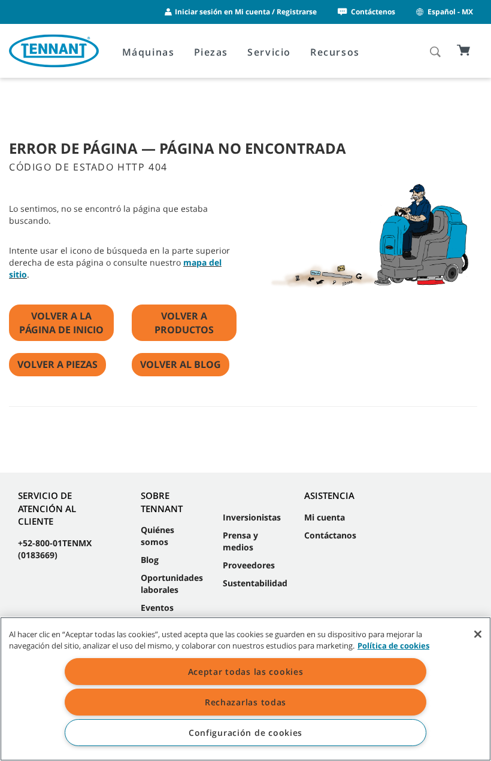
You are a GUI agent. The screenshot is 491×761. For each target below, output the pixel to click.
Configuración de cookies (245, 732)
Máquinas (148, 52)
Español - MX (450, 12)
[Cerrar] (478, 634)
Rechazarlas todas (245, 702)
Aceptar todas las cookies (246, 671)
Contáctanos (330, 535)
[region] (245, 689)
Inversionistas (252, 517)
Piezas (211, 52)
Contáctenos (373, 12)
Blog (150, 559)
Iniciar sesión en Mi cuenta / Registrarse (246, 12)
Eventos (157, 607)
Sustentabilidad (255, 583)
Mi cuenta (324, 517)
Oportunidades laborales (172, 583)
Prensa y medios (240, 541)
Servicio (269, 52)
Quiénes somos (157, 535)
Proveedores (249, 565)
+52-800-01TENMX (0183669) (55, 549)
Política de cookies (393, 645)
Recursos (335, 52)
